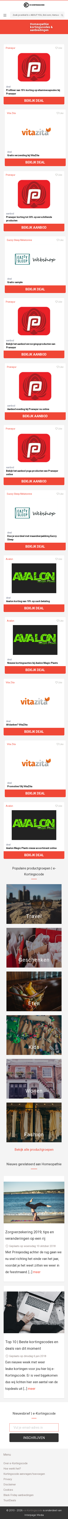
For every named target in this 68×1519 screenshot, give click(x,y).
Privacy (7, 1479)
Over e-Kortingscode (15, 1463)
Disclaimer (9, 1484)
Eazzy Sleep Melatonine (19, 240)
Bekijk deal (34, 101)
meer (37, 1272)
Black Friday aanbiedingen (18, 1495)
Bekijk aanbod (34, 227)
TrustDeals (9, 1500)
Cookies (8, 1489)
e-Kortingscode (33, 1510)
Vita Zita (11, 113)
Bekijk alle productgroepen (34, 1150)
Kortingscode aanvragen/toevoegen (24, 1473)
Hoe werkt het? (12, 1468)
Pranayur (10, 48)
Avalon (9, 559)
